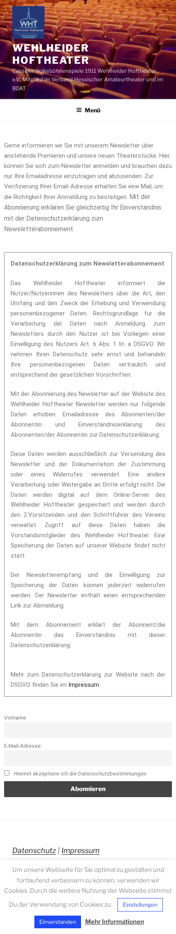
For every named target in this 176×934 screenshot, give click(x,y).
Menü (92, 110)
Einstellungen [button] (140, 904)
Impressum (80, 850)
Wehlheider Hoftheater (51, 54)
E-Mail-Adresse (22, 745)
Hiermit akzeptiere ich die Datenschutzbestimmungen (80, 773)
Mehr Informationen (114, 921)
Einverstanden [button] (57, 921)
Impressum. (84, 684)
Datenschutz (34, 850)
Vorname (15, 717)
